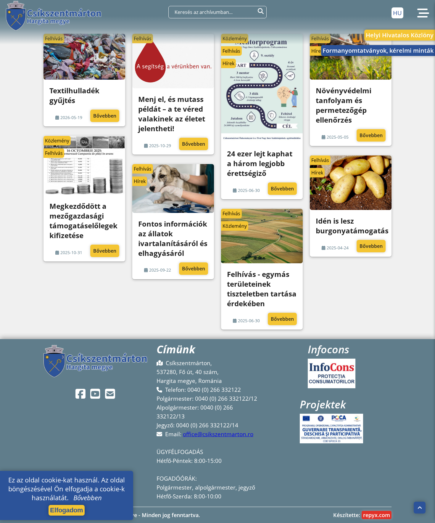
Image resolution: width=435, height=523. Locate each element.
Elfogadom (66, 510)
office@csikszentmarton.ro (218, 434)
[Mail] (110, 394)
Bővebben (104, 116)
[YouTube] (95, 394)
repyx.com (376, 515)
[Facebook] (80, 394)
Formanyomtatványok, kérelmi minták (378, 50)
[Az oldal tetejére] (420, 507)
